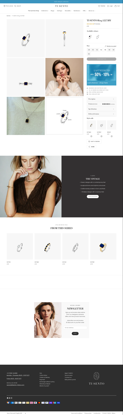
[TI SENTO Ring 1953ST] (111, 125)
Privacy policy (88, 413)
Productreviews (101, 104)
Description (91, 99)
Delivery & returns (93, 114)
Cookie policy (97, 413)
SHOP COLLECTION (93, 196)
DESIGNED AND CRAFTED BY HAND (98, 88)
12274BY (89, 132)
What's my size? (111, 46)
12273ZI (9, 262)
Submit (75, 333)
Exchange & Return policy (47, 382)
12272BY (92, 262)
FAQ (41, 373)
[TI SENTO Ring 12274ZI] (75, 246)
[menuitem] (77, 413)
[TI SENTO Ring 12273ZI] (97, 36)
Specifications (92, 109)
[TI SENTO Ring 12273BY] (90, 36)
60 (113, 50)
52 (97, 50)
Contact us (68, 377)
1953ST (109, 132)
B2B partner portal (70, 379)
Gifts (84, 11)
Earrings (59, 11)
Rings (52, 11)
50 (93, 50)
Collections (44, 11)
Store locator (69, 375)
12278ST (99, 132)
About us (91, 11)
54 (101, 50)
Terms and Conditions (76, 413)
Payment (42, 379)
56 (105, 50)
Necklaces (77, 11)
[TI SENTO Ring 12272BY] (103, 246)
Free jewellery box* (94, 94)
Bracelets (68, 11)
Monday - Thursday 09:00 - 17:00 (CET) (18, 375)
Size (88, 46)
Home (8, 16)
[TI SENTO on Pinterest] (9, 398)
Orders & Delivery (45, 377)
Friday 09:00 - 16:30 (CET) (14, 378)
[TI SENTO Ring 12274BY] (91, 125)
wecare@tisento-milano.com (15, 385)
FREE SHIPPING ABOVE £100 (96, 92)
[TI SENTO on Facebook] (7, 398)
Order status (43, 375)
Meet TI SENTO (69, 373)
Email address (68, 325)
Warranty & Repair (45, 384)
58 (109, 50)
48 (89, 50)
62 (89, 54)
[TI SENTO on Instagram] (11, 398)
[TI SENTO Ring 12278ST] (101, 125)
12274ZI (64, 262)
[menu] (16, 413)
